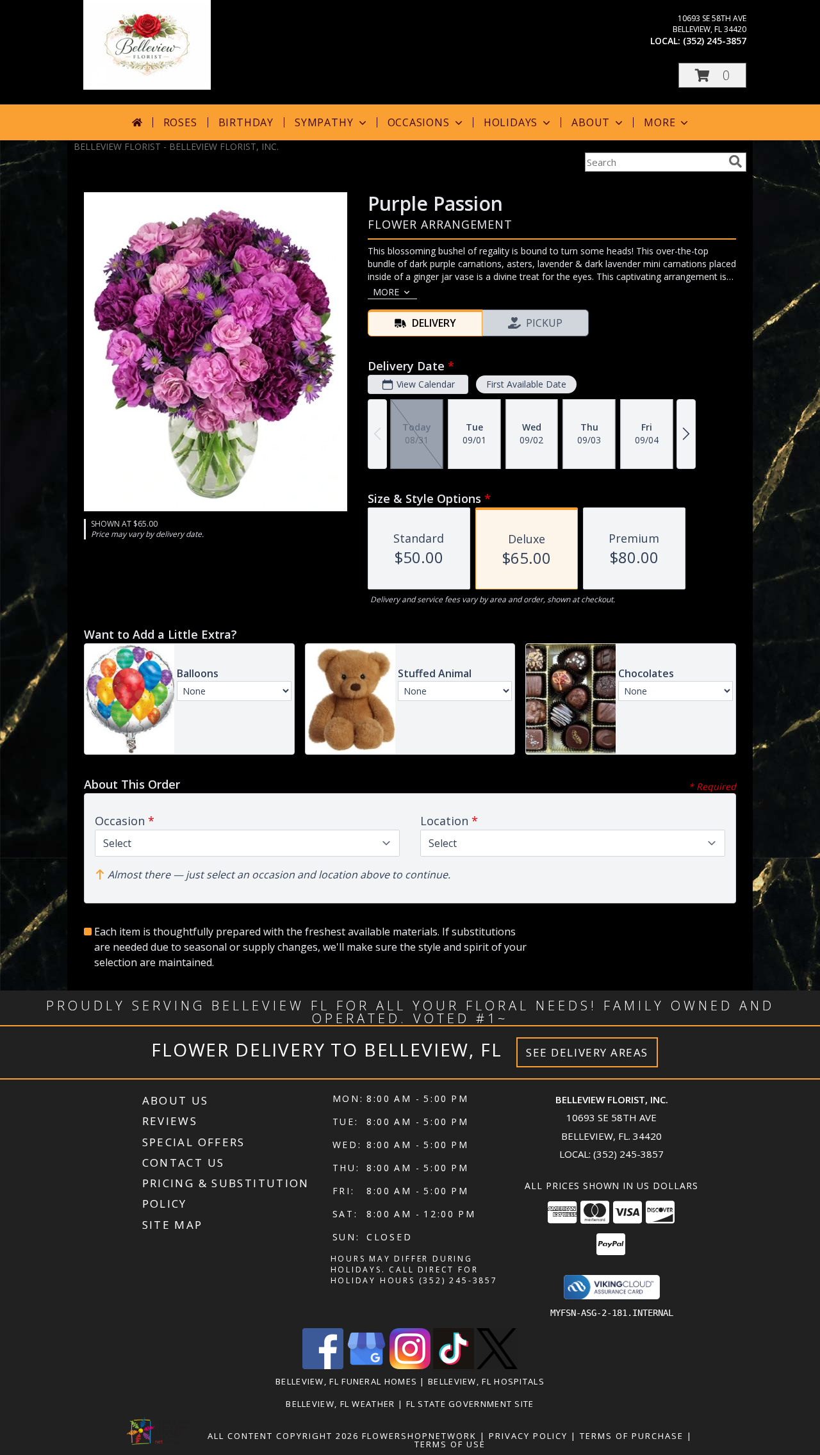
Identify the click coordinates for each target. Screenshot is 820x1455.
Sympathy (324, 122)
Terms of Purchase (632, 1436)
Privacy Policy (528, 1436)
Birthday (246, 122)
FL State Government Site (470, 1404)
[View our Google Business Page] (366, 1366)
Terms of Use (450, 1444)
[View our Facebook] (322, 1366)
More (659, 122)
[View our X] (497, 1366)
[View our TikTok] (453, 1366)
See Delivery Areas (587, 1052)
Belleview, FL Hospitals (486, 1381)
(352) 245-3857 (714, 41)
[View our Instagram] (410, 1366)
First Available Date (526, 384)
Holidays (510, 122)
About (590, 122)
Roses (180, 122)
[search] (735, 161)
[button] (712, 75)
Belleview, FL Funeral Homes (346, 1381)
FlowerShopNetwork (419, 1436)
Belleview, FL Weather (340, 1404)
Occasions (419, 122)
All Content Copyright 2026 (283, 1436)
